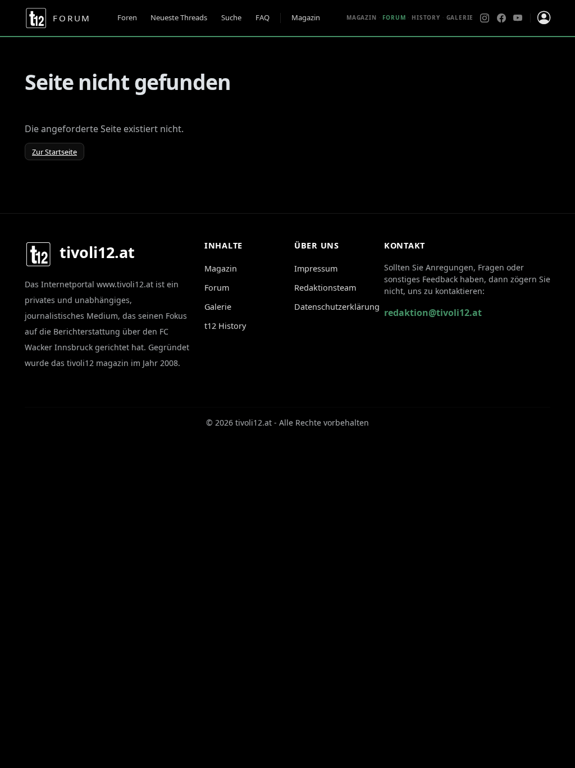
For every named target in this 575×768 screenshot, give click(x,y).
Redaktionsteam (325, 287)
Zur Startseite (54, 152)
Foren (127, 17)
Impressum (315, 268)
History (426, 17)
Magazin (305, 17)
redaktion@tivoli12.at (433, 312)
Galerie (460, 17)
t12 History (225, 325)
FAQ (262, 17)
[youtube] (517, 17)
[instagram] (484, 17)
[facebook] (501, 17)
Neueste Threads (178, 17)
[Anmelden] (543, 18)
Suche (231, 17)
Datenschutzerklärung (337, 306)
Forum (216, 287)
